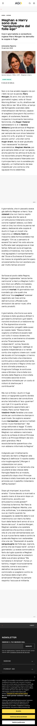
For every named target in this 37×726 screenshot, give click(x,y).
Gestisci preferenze (18, 722)
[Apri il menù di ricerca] (30, 3)
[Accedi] (34, 3)
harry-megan (6, 79)
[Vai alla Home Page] (18, 3)
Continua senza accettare (18, 717)
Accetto (18, 711)
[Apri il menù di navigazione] (3, 3)
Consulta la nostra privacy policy (17, 693)
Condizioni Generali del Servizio (20, 652)
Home (3, 15)
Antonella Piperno (9, 46)
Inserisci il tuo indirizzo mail (13, 642)
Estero (9, 15)
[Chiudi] (34, 677)
